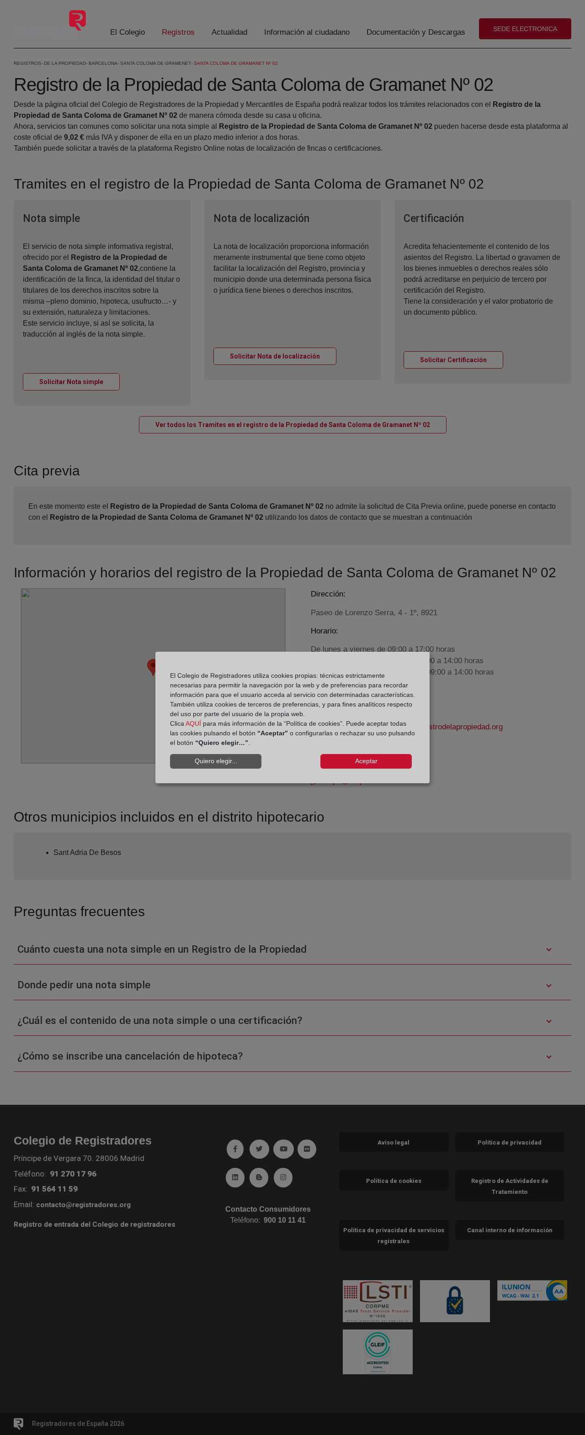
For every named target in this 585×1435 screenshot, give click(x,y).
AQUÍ (193, 723)
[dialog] (292, 717)
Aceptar (366, 761)
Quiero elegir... (216, 761)
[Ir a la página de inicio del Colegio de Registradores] (51, 24)
